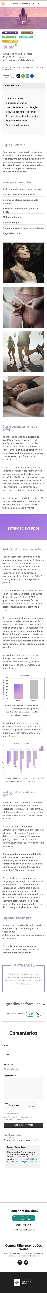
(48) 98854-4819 (23, 1225)
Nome (7, 1045)
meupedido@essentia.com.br (26, 1162)
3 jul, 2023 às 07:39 (9, 1138)
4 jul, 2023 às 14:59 (13, 1150)
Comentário (10, 1076)
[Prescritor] (3, 3)
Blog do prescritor (23, 3)
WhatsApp (8, 1065)
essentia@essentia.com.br (16, 952)
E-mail (7, 1054)
